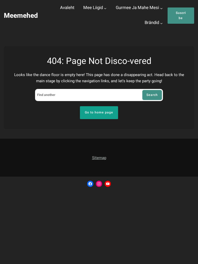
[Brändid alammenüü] (161, 23)
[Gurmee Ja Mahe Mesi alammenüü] (161, 8)
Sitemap (99, 158)
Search (152, 95)
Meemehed (21, 16)
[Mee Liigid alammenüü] (105, 8)
